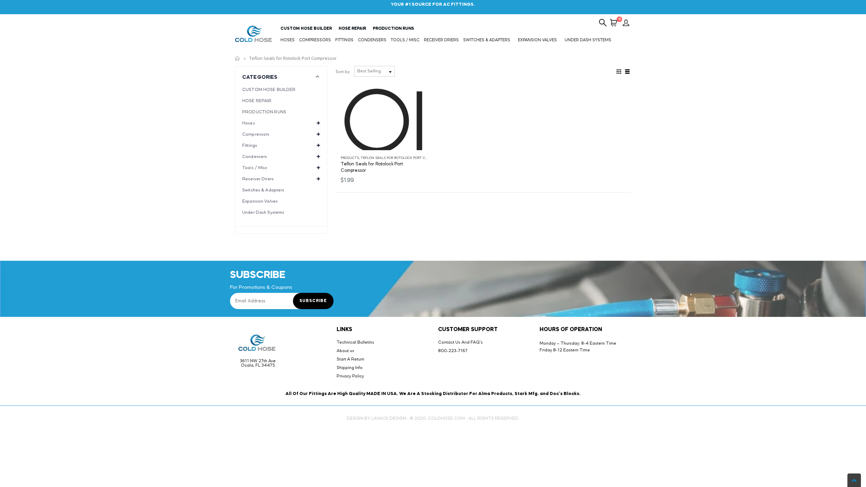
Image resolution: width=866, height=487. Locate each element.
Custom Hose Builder (306, 29)
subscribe (313, 301)
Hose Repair (352, 29)
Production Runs (393, 29)
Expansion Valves (260, 201)
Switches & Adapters (263, 190)
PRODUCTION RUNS (264, 112)
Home (237, 58)
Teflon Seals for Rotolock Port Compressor (403, 158)
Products (350, 158)
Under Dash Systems (263, 212)
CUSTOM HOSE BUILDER (268, 90)
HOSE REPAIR (256, 101)
